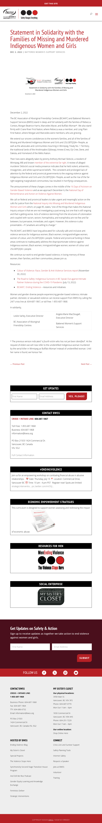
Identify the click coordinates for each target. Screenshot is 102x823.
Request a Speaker (61, 761)
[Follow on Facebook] (44, 673)
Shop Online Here (60, 733)
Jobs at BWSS (58, 767)
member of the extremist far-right (50, 162)
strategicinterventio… (21, 486)
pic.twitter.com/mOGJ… (43, 486)
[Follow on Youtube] (76, 673)
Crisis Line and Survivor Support (66, 745)
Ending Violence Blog (18, 745)
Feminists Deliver (17, 790)
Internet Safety (59, 755)
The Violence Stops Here (20, 761)
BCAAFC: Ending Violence (29, 287)
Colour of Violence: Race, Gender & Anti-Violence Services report (47, 270)
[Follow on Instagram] (65, 673)
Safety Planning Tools (62, 750)
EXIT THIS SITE (51, 3)
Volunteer (57, 772)
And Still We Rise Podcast (20, 776)
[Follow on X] (55, 673)
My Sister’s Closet (17, 750)
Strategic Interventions (19, 796)
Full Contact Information (23, 455)
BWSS (50, 820)
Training (56, 778)
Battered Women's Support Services (45, 52)
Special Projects (16, 755)
